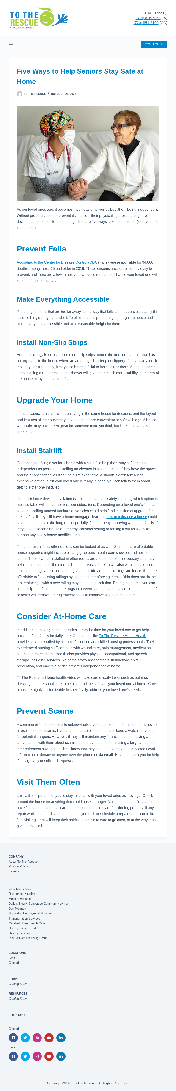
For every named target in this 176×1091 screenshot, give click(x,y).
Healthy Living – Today (24, 928)
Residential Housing (22, 893)
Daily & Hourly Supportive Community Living (38, 903)
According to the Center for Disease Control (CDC (57, 262)
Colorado (14, 962)
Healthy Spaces (19, 933)
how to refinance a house (126, 517)
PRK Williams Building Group (28, 938)
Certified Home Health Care (27, 923)
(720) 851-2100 (146, 23)
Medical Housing (20, 898)
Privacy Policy (18, 866)
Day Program (17, 908)
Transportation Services (24, 918)
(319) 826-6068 (148, 18)
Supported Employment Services (30, 913)
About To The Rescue (23, 861)
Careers (14, 871)
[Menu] (11, 44)
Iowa (12, 957)
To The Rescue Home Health (122, 636)
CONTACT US (154, 44)
